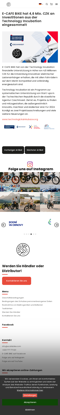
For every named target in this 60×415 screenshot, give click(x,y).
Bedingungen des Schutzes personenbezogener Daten (27, 301)
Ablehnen (30, 409)
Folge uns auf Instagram (30, 169)
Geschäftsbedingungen (13, 298)
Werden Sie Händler (11, 312)
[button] (24, 234)
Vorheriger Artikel (13, 150)
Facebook (30, 353)
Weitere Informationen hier (30, 390)
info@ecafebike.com (11, 346)
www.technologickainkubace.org (20, 119)
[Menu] (56, 4)
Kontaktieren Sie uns (16, 280)
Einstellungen (30, 395)
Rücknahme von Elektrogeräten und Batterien (22, 305)
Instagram (30, 357)
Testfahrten (7, 308)
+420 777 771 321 (9, 350)
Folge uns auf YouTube (12, 361)
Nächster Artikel (35, 150)
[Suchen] (47, 4)
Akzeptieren (30, 402)
